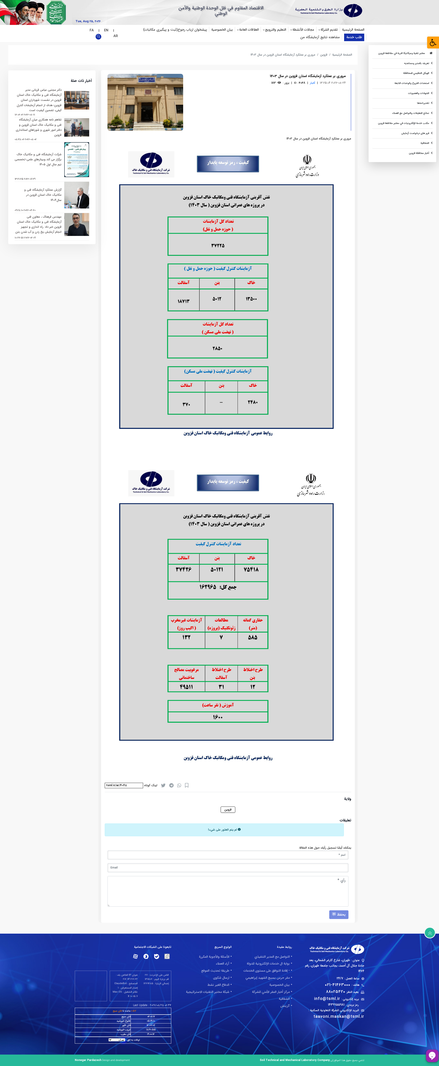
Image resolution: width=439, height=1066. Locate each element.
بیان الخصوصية (279, 984)
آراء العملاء (222, 963)
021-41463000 (337, 985)
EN (107, 30)
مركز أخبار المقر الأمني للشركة (271, 991)
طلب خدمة (354, 37)
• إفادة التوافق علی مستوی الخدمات (267, 970)
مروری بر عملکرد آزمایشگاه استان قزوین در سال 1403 (282, 54)
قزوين (323, 54)
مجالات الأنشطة (303, 29)
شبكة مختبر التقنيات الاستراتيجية (207, 991)
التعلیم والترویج (275, 29)
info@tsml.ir (327, 999)
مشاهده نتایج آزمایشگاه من (320, 37)
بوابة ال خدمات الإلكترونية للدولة (268, 963)
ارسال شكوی (221, 977)
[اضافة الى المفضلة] (186, 785)
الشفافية (284, 998)
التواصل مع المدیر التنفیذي (272, 956)
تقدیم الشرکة (329, 29)
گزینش (285, 1005)
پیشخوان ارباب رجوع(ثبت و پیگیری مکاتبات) (175, 29)
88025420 (335, 992)
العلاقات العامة (249, 29)
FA (92, 30)
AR (115, 36)
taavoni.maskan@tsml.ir (338, 1016)
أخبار (312, 83)
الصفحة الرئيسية (353, 29)
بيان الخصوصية (222, 29)
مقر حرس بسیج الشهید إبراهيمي (268, 977)
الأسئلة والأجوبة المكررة (214, 956)
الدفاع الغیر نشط (218, 984)
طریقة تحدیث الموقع (215, 970)
